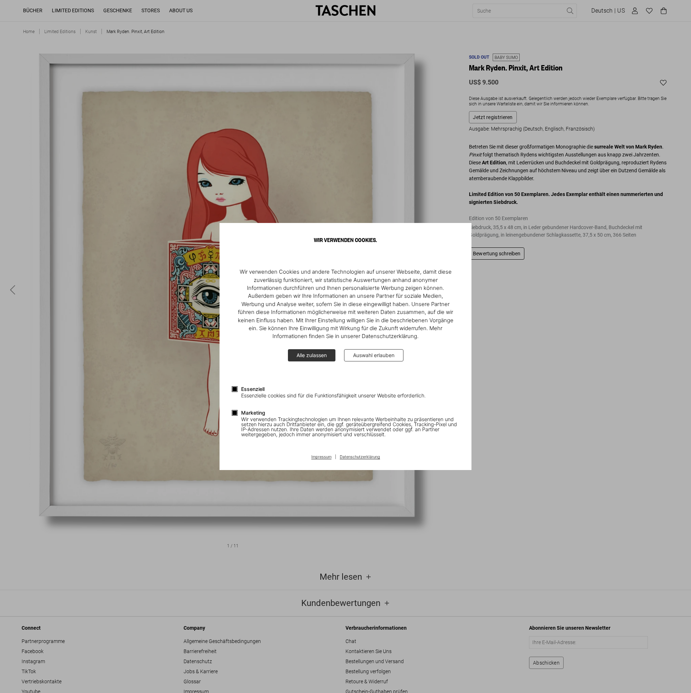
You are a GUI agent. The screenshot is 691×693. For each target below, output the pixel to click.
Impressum (321, 457)
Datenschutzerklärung (360, 457)
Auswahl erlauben (373, 355)
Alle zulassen (312, 355)
